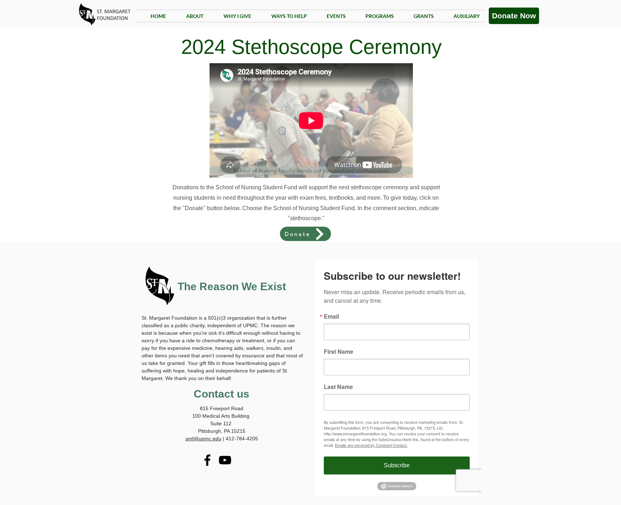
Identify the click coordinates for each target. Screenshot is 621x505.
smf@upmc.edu (203, 438)
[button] (375, 16)
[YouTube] (225, 460)
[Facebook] (207, 460)
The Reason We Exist (232, 286)
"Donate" (194, 208)
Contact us (221, 394)
